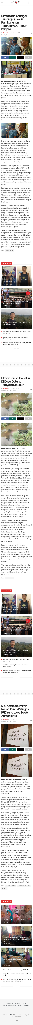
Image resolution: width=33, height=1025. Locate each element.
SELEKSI (4, 888)
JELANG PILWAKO (11, 885)
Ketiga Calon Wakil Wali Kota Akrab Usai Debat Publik (17, 974)
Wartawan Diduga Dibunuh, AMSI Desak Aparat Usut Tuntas (17, 332)
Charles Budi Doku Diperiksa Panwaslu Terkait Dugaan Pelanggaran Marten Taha (15, 939)
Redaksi (5, 33)
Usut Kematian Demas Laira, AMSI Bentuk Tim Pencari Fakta (16, 324)
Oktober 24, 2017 (15, 33)
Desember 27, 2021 (7, 305)
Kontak (24, 1003)
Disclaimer (26, 1005)
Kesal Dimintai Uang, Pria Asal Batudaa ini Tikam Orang (15, 338)
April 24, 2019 (6, 922)
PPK (29, 885)
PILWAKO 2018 (22, 885)
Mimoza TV (9, 1015)
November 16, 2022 (7, 284)
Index (19, 1005)
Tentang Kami (9, 1003)
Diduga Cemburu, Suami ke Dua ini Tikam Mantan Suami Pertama (16, 281)
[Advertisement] (16, 9)
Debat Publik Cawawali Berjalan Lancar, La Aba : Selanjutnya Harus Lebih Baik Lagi (17, 980)
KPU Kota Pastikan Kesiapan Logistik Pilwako (16, 970)
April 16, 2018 (6, 943)
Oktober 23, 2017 (15, 719)
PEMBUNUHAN (10, 250)
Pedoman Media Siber (9, 1005)
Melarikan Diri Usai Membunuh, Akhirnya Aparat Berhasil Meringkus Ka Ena (17, 343)
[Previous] (15, 349)
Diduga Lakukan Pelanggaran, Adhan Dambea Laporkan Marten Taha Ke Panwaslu (15, 961)
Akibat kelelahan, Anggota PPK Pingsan (16, 920)
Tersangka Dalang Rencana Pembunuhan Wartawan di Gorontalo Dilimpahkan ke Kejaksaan (15, 301)
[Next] (18, 349)
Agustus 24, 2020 (7, 327)
